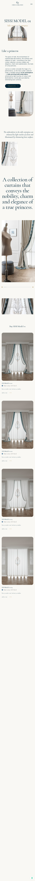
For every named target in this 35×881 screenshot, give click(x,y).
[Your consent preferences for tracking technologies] (32, 878)
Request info (12, 86)
